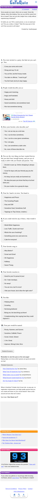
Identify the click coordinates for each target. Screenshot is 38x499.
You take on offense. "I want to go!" (15, 77)
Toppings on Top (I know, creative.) (15, 212)
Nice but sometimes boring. (13, 106)
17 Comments (25, 9)
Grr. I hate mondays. (10, 280)
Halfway (7, 261)
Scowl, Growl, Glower (11, 337)
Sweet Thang (8, 265)
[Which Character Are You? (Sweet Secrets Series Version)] (6, 117)
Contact (30, 488)
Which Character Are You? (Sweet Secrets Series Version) (22, 116)
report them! (15, 477)
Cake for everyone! (10, 239)
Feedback (34, 9)
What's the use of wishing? (13, 232)
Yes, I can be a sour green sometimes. (16, 138)
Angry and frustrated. (11, 95)
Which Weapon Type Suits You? (12, 434)
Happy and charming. (11, 92)
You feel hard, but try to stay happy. (15, 81)
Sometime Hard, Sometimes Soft (15, 208)
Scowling (7, 305)
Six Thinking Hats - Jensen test (12, 443)
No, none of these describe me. (14, 149)
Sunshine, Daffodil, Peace (12, 333)
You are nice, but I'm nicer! (13, 287)
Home (14, 496)
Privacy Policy (22, 488)
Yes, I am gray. (9, 142)
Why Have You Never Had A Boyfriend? (14, 440)
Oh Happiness (9, 258)
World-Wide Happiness (12, 225)
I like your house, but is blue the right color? (18, 290)
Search (19, 496)
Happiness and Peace (11, 197)
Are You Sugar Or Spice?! (10, 381)
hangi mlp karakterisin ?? (10, 437)
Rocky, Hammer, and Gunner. (14, 329)
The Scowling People (11, 201)
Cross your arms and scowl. (13, 66)
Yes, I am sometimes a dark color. (15, 145)
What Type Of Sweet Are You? (12, 371)
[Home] (19, 3)
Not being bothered (10, 309)
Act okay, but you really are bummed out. (17, 176)
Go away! (7, 283)
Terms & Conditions (11, 488)
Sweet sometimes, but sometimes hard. (17, 103)
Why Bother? (8, 250)
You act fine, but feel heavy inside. (15, 74)
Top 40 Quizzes (28, 121)
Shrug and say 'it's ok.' (11, 70)
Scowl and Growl (10, 254)
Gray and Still (8, 204)
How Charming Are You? (10, 368)
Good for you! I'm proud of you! (14, 276)
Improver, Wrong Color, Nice (13, 344)
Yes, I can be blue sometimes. (14, 135)
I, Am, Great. (8, 340)
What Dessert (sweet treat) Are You (13, 377)
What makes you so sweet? (11, 375)
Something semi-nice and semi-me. (15, 236)
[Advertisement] (19, 44)
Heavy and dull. (9, 99)
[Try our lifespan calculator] (19, 457)
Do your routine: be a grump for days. (16, 186)
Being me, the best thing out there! (15, 312)
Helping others (9, 302)
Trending (23, 496)
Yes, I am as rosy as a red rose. (14, 131)
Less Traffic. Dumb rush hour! (14, 229)
